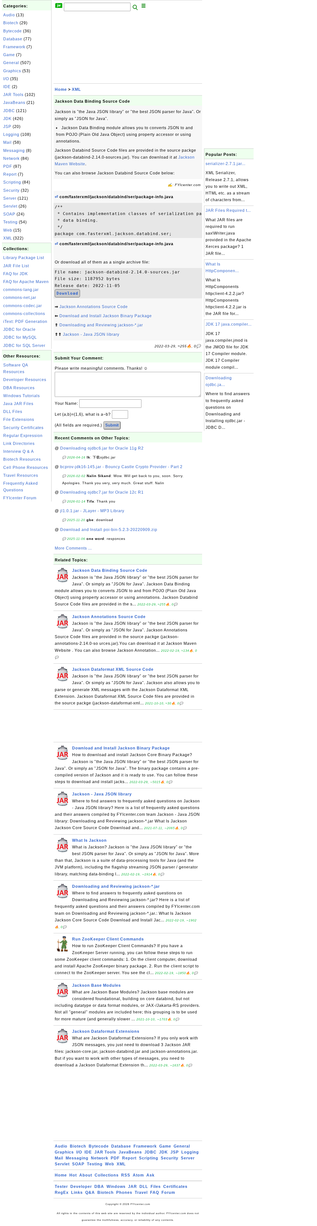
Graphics (12, 71)
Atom (138, 1175)
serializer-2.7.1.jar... (225, 164)
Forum (168, 1192)
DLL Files (12, 411)
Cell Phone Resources (25, 467)
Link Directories (19, 443)
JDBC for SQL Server (24, 345)
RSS (125, 1175)
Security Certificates (23, 428)
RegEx (62, 1192)
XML (7, 238)
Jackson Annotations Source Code (93, 307)
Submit (112, 425)
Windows (116, 1186)
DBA (99, 1186)
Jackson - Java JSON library (91, 334)
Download (67, 293)
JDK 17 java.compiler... (229, 324)
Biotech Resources (22, 459)
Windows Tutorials (21, 396)
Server (9, 198)
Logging (11, 134)
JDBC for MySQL (20, 337)
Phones (124, 1192)
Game (9, 55)
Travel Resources (20, 475)
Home (61, 89)
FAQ (154, 1192)
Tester (61, 1186)
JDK (7, 119)
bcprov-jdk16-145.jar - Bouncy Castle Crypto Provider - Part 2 (121, 467)
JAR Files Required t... (228, 210)
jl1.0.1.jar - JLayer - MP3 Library (92, 511)
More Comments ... (73, 548)
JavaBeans (14, 102)
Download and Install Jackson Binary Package (105, 316)
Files (156, 1186)
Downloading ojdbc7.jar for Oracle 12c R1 (102, 492)
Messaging (14, 150)
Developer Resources (24, 380)
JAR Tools (13, 95)
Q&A (90, 1192)
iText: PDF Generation (25, 321)
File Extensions (18, 419)
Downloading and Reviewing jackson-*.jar (101, 325)
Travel (141, 1192)
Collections (107, 1175)
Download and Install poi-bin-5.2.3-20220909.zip (108, 530)
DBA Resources (19, 388)
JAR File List (16, 266)
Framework (14, 47)
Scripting (12, 182)
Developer (81, 1186)
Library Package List (23, 258)
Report (10, 174)
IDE (7, 87)
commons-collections (24, 314)
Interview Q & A (18, 451)
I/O (6, 79)
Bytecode (12, 31)
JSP (7, 126)
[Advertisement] (27, 577)
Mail (7, 142)
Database (12, 39)
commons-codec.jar (22, 306)
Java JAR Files (18, 404)
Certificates (175, 1186)
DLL (143, 1186)
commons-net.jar (19, 297)
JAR (132, 1186)
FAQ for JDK (15, 274)
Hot (73, 1175)
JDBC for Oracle (19, 329)
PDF (7, 166)
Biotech (10, 23)
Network (11, 158)
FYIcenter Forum (19, 498)
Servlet (10, 206)
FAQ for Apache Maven (26, 282)
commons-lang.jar (21, 290)
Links (77, 1192)
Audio (9, 15)
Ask (150, 1175)
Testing (10, 222)
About (85, 1175)
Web (7, 230)
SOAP (9, 214)
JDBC (9, 111)
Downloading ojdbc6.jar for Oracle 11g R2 (102, 448)
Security (11, 190)
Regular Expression (23, 435)
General (11, 63)
